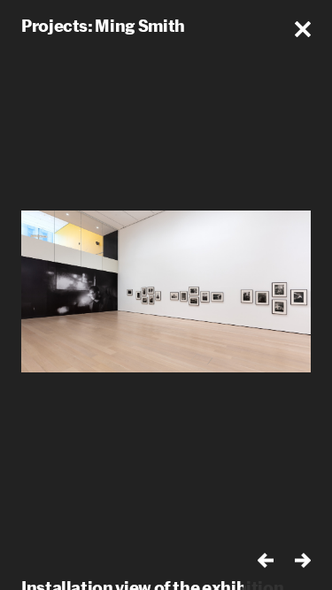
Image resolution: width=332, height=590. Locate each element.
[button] (302, 29)
